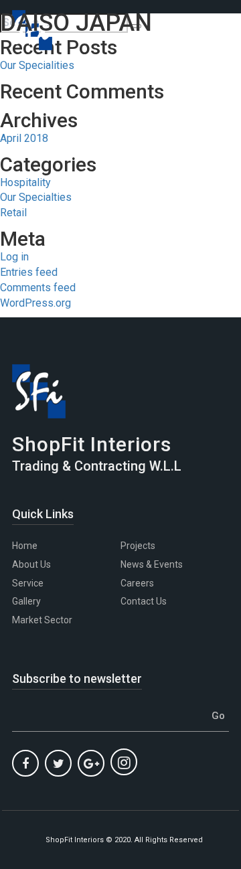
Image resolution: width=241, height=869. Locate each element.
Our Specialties (36, 197)
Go (218, 716)
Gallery (26, 601)
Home (24, 545)
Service (28, 583)
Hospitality (25, 182)
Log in (14, 256)
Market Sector (42, 620)
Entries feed (29, 272)
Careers (137, 583)
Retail (13, 212)
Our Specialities (37, 65)
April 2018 (24, 138)
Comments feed (38, 287)
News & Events (151, 564)
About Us (31, 564)
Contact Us (143, 601)
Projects (137, 545)
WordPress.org (35, 303)
